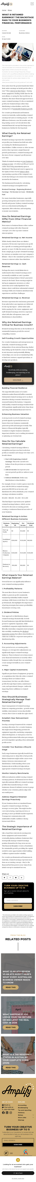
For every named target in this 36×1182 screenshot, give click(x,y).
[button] (32, 4)
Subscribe (18, 906)
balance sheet (24, 172)
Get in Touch (17, 380)
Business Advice (24, 33)
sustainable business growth (22, 109)
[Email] (15, 877)
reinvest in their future (18, 91)
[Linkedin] (21, 877)
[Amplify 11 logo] (7, 4)
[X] (4, 877)
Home (4, 10)
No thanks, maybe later (18, 1178)
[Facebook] (10, 877)
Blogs (10, 10)
